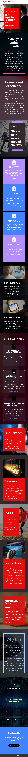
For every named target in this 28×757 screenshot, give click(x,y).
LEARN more (14, 364)
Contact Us (14, 745)
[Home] (8, 1)
